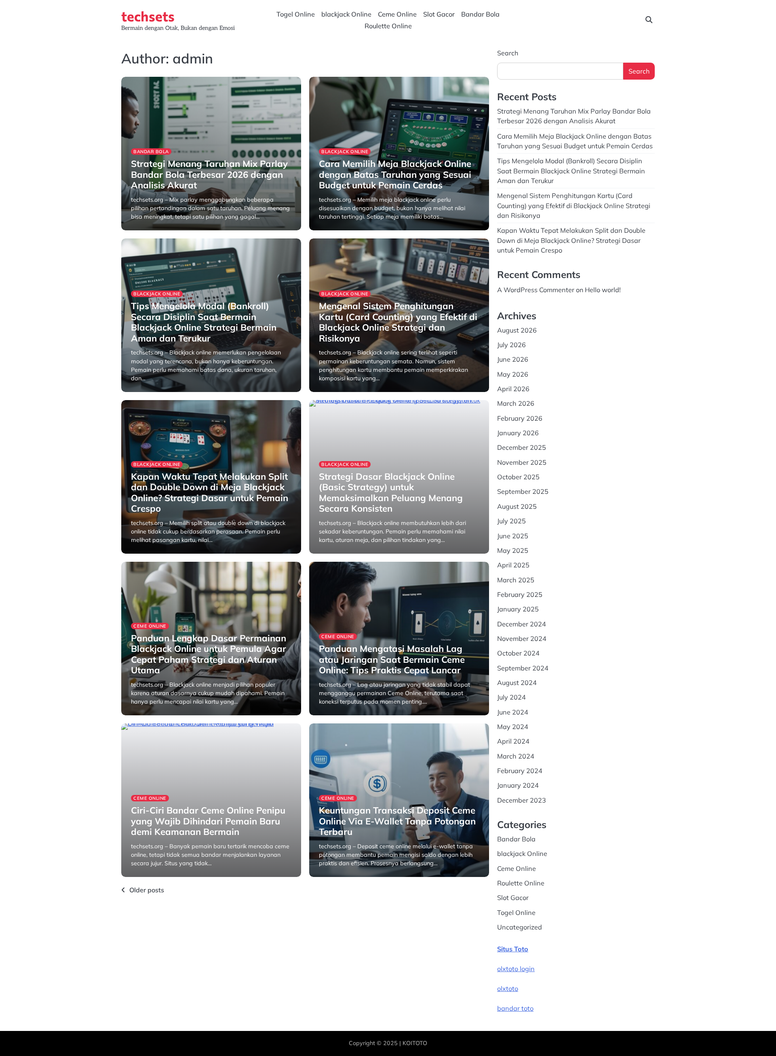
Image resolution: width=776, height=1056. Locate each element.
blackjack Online (346, 14)
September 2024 (522, 668)
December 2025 (521, 447)
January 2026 (518, 433)
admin (138, 229)
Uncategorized (519, 927)
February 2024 (519, 771)
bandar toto (515, 1008)
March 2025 (515, 580)
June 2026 (512, 359)
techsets (148, 16)
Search (507, 53)
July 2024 (511, 697)
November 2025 (521, 462)
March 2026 (515, 403)
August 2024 (517, 683)
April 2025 (513, 565)
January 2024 (518, 785)
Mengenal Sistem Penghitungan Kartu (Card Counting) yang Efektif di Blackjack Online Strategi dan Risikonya (398, 322)
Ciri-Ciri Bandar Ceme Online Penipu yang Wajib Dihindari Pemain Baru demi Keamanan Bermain (208, 821)
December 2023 (521, 800)
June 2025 (512, 536)
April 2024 (513, 741)
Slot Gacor (439, 14)
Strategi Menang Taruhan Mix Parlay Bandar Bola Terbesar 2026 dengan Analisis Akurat (209, 174)
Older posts (146, 890)
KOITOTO (415, 1043)
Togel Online (295, 14)
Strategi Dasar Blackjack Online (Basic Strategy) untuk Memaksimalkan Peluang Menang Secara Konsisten (391, 492)
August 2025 (517, 506)
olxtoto (507, 988)
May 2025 (512, 550)
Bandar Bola (480, 14)
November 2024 (521, 638)
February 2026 (519, 418)
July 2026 (511, 345)
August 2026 (517, 330)
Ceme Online (397, 14)
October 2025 (518, 477)
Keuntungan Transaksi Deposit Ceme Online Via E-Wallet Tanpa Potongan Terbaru (397, 821)
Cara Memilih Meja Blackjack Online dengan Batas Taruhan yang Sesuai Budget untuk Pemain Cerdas (395, 174)
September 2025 (522, 491)
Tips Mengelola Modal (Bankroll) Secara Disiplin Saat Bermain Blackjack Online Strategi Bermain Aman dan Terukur (203, 322)
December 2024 (521, 624)
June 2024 (512, 712)
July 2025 (511, 521)
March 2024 (515, 756)
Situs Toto (512, 949)
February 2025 (519, 594)
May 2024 (512, 727)
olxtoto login (516, 969)
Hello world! (603, 290)
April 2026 (513, 389)
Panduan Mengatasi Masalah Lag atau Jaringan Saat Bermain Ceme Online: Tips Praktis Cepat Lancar (392, 659)
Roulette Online (388, 26)
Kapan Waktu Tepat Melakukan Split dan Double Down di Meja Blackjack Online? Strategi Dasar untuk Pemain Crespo (209, 492)
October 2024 (518, 653)
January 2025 (518, 609)
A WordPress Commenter (535, 290)
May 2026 (512, 374)
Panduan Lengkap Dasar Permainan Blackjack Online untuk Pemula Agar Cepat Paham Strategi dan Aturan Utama (208, 654)
